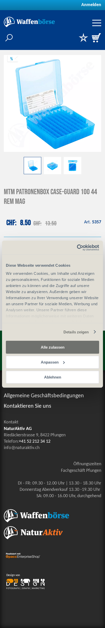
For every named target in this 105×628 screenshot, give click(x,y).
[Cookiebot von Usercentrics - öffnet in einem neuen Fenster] (77, 247)
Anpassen (50, 362)
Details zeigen (76, 332)
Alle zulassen (52, 347)
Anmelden (91, 5)
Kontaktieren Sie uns (27, 406)
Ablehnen (52, 377)
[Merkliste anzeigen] (83, 38)
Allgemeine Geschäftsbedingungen (44, 396)
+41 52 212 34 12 (34, 441)
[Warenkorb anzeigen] (96, 38)
